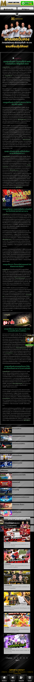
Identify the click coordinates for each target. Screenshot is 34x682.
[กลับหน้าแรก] (4, 677)
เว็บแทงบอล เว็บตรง (18, 504)
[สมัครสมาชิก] (21, 677)
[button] (17, 14)
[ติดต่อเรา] (30, 677)
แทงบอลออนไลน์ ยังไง (18, 436)
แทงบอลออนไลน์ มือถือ (19, 475)
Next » (17, 660)
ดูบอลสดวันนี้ (16, 482)
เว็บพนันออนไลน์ (8, 649)
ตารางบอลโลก (7, 564)
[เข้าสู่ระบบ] (13, 677)
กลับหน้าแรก (4, 680)
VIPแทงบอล (4, 470)
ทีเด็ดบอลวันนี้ (7, 606)
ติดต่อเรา (30, 680)
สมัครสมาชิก (21, 680)
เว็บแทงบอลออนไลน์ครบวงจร (20, 497)
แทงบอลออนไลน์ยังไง (18, 444)
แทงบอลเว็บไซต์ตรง (6, 451)
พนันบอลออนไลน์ (17, 463)
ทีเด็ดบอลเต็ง (7, 543)
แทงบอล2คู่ (15, 490)
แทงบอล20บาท (16, 429)
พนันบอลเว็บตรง (17, 455)
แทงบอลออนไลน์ (8, 585)
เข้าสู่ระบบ (13, 680)
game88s (6, 627)
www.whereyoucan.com (23, 675)
